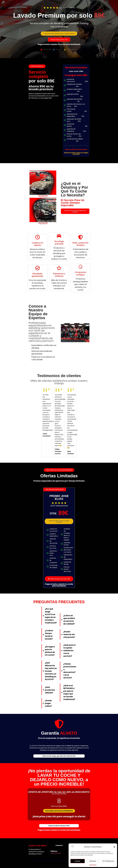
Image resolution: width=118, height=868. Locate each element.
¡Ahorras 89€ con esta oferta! (76, 149)
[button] (114, 847)
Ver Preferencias (108, 861)
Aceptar (77, 861)
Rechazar (93, 861)
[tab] (59, 578)
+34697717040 (55, 853)
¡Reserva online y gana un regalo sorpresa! (76, 153)
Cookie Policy (92, 865)
